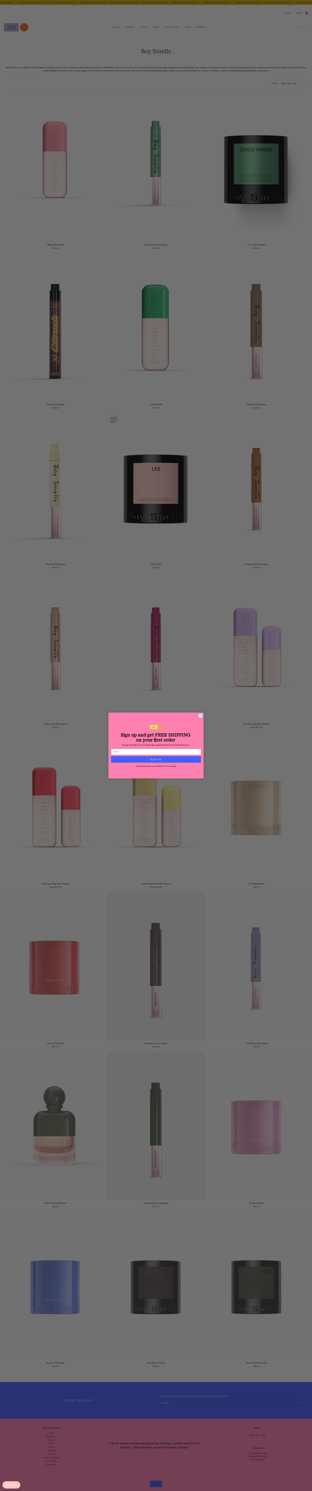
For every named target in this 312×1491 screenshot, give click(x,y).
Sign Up (156, 759)
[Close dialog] (200, 716)
